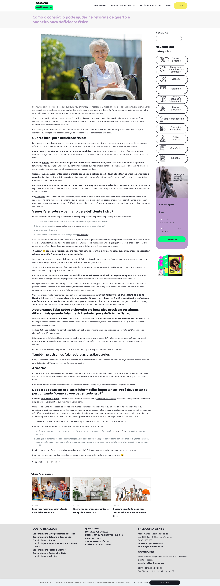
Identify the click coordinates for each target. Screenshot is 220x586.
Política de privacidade (140, 583)
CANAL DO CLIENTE (94, 538)
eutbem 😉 (39, 251)
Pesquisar (163, 32)
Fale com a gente (95, 450)
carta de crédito (119, 431)
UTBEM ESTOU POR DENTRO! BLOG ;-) (104, 535)
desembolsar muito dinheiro (68, 226)
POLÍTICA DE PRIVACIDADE (98, 545)
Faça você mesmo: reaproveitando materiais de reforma (49, 510)
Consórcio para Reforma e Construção (52, 537)
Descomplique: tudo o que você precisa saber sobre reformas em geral (130, 512)
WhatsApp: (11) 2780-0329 (151, 543)
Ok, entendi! (165, 582)
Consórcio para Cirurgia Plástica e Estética (54, 534)
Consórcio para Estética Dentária (49, 553)
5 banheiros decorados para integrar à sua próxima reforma (91, 510)
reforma (95, 251)
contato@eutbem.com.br (150, 546)
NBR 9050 (64, 275)
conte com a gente (50, 398)
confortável (82, 234)
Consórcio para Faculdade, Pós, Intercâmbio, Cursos (55, 545)
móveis (45, 162)
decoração (40, 197)
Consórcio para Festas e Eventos (49, 550)
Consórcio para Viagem (44, 540)
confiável (143, 243)
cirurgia (105, 251)
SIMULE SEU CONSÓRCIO (97, 541)
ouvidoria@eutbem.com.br (151, 563)
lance (97, 439)
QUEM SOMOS (92, 528)
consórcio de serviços (106, 398)
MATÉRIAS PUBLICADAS (96, 532)
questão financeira (51, 254)
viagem (113, 251)
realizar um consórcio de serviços (87, 243)
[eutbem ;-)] (44, 5)
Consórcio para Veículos (45, 556)
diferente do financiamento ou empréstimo (101, 407)
